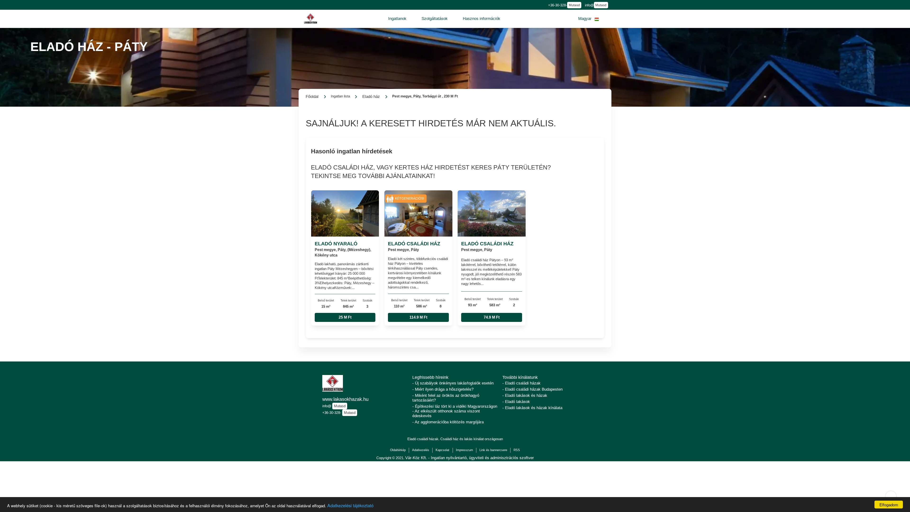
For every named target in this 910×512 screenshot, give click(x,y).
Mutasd (574, 5)
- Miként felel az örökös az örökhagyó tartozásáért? (445, 397)
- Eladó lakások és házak (524, 395)
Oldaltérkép (398, 450)
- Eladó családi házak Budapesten (532, 389)
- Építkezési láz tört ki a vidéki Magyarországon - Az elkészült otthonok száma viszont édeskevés (454, 411)
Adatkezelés (420, 450)
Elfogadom (888, 504)
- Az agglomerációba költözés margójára (448, 422)
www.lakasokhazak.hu (345, 399)
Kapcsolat (442, 450)
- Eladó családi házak (521, 383)
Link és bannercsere (493, 450)
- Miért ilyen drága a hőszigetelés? (442, 389)
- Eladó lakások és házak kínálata (532, 408)
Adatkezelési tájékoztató (350, 505)
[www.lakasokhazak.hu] (310, 18)
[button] (397, 19)
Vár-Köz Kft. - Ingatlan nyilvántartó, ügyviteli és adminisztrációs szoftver (469, 458)
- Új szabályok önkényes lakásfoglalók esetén (453, 383)
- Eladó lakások (516, 401)
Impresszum (464, 450)
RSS (517, 450)
